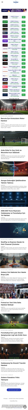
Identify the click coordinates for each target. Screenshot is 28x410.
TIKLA (23, 21)
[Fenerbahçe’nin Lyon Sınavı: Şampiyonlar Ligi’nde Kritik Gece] (14, 321)
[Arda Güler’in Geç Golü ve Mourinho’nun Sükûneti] (14, 138)
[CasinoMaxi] (15, 2)
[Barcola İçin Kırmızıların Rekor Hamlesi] (14, 107)
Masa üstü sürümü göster (17, 407)
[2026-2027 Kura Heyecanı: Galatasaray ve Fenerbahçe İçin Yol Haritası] (14, 199)
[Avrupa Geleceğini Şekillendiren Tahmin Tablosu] (14, 169)
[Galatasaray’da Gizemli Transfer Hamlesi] (14, 351)
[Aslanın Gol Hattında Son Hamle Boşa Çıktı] (14, 260)
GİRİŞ (24, 17)
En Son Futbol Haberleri (7, 147)
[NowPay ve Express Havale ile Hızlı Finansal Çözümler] (14, 230)
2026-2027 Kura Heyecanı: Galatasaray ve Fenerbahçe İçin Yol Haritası (13, 213)
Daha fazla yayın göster (13, 389)
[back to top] (25, 407)
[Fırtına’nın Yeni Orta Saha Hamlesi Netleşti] (14, 291)
